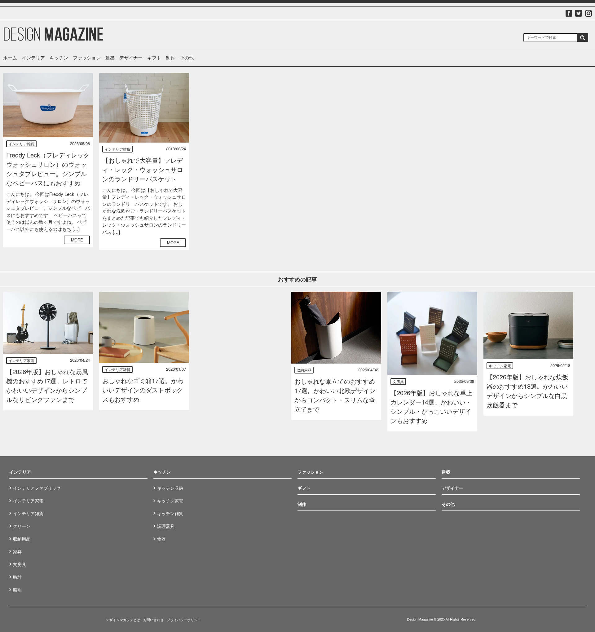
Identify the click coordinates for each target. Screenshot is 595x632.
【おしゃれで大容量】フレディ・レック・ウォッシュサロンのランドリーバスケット (142, 169)
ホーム (10, 57)
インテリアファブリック (37, 488)
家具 (17, 551)
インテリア (33, 57)
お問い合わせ (153, 619)
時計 (17, 577)
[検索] (582, 37)
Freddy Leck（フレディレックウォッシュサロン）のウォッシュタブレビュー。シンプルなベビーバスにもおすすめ (48, 168)
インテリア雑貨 (21, 143)
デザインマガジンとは (123, 619)
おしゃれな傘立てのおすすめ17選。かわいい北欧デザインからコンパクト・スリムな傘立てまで (335, 395)
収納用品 (304, 370)
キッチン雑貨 (170, 513)
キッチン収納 (170, 488)
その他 (187, 57)
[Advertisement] (240, 111)
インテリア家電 (21, 360)
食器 (161, 539)
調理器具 (165, 526)
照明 (17, 589)
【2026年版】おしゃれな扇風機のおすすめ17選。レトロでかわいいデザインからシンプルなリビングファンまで (47, 385)
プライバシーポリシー (184, 619)
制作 (170, 57)
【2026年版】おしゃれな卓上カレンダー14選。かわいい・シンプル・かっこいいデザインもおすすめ (431, 406)
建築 (110, 57)
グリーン (21, 526)
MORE (77, 240)
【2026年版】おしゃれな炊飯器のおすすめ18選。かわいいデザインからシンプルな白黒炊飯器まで (527, 390)
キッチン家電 (500, 365)
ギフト (154, 57)
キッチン (59, 57)
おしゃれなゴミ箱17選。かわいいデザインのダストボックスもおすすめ (142, 390)
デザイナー (131, 57)
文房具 (398, 381)
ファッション (87, 57)
